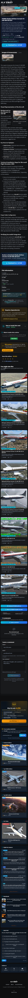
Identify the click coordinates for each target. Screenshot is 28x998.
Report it (8, 302)
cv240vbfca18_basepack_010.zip (10, 318)
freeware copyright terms (10, 301)
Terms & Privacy (18, 984)
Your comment (6, 659)
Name (4, 644)
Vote (4, 960)
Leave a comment (15, 622)
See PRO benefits (7, 350)
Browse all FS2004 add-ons (15, 606)
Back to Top (14, 992)
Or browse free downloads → (14, 724)
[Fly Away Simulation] (12, 1)
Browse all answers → (14, 891)
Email (4, 650)
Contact (7, 984)
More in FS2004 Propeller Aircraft (14, 609)
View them (14, 338)
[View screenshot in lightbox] (25, 14)
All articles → (14, 925)
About (12, 984)
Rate (12, 33)
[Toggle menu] (25, 2)
